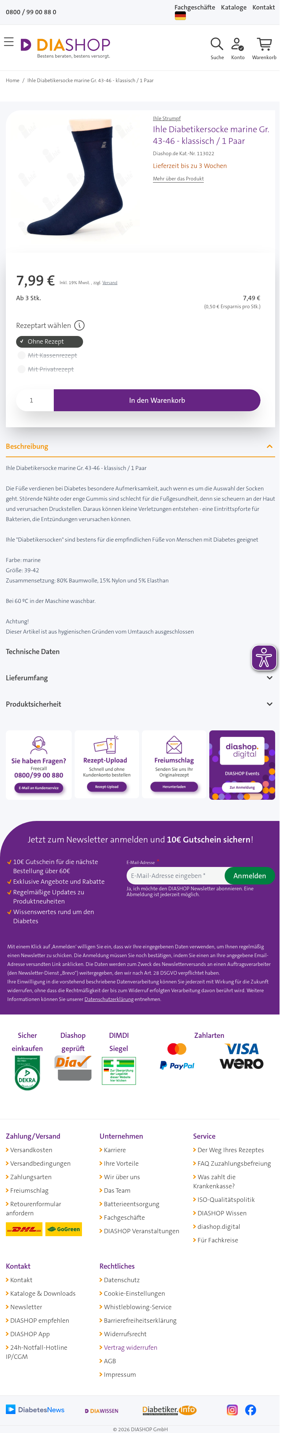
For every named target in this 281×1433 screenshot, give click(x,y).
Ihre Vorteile (119, 1158)
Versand (109, 283)
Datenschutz (120, 1275)
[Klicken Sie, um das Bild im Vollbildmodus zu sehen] (75, 179)
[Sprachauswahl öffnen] (180, 16)
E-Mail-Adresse (139, 858)
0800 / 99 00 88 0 (31, 12)
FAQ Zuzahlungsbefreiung (230, 1158)
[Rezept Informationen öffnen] (79, 325)
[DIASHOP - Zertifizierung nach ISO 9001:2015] (27, 1062)
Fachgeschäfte (195, 7)
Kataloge (234, 7)
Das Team (115, 1185)
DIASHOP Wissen (218, 1208)
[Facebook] (245, 1404)
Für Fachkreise (214, 1235)
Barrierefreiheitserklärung (138, 1315)
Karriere (113, 1144)
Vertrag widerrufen (129, 1342)
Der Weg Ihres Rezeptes (227, 1144)
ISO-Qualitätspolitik (222, 1195)
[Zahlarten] (205, 1062)
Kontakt (21, 1275)
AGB (108, 1356)
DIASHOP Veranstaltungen (139, 1226)
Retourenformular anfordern (33, 1204)
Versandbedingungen (40, 1158)
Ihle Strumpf (167, 118)
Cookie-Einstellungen (132, 1288)
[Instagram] (228, 1404)
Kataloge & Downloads (43, 1288)
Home (12, 80)
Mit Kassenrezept (52, 355)
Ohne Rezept (46, 341)
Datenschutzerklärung (127, 994)
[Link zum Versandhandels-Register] (116, 1066)
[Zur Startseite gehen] (65, 48)
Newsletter (26, 1302)
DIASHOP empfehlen (39, 1315)
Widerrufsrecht (123, 1329)
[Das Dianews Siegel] (72, 1062)
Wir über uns (120, 1172)
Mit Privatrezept (51, 369)
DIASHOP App (30, 1329)
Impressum (118, 1369)
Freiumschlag (29, 1185)
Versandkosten (31, 1144)
